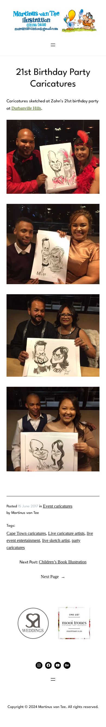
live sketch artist (56, 540)
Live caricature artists (66, 533)
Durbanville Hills (26, 108)
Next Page (53, 576)
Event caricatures (57, 506)
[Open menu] (53, 45)
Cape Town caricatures (26, 533)
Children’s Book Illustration (62, 562)
